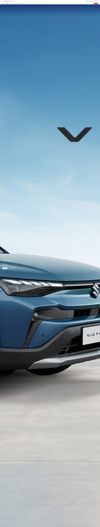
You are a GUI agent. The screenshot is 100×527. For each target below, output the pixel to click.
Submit (95, 524)
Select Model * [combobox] (9, 524)
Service (16, 3)
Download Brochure (11, 268)
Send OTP (35, 524)
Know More (4, 268)
